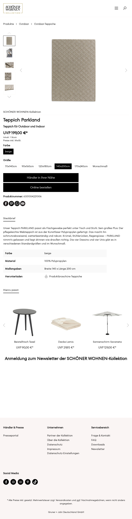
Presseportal (10, 435)
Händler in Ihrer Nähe (41, 178)
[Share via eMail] (22, 203)
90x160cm (28, 166)
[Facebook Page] (6, 482)
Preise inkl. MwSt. (12, 140)
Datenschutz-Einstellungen (63, 453)
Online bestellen (41, 187)
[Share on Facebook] (5, 203)
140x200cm (63, 166)
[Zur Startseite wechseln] (13, 8)
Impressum (53, 449)
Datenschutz (54, 444)
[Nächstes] (126, 70)
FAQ (93, 440)
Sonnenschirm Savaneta (107, 342)
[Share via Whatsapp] (17, 203)
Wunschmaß (100, 166)
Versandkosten (63, 500)
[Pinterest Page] (28, 482)
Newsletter (98, 449)
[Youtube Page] (20, 482)
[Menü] (116, 8)
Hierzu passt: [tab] (11, 290)
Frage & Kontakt (100, 435)
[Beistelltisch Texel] (24, 322)
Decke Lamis (66, 342)
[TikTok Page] (35, 482)
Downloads (98, 444)
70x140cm (11, 166)
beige (8, 151)
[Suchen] (125, 8)
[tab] (9, 218)
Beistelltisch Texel (24, 342)
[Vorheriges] (21, 70)
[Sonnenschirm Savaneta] (107, 322)
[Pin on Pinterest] (11, 203)
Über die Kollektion (58, 440)
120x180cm (45, 166)
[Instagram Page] (13, 482)
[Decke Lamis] (66, 322)
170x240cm (81, 166)
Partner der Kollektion (60, 435)
